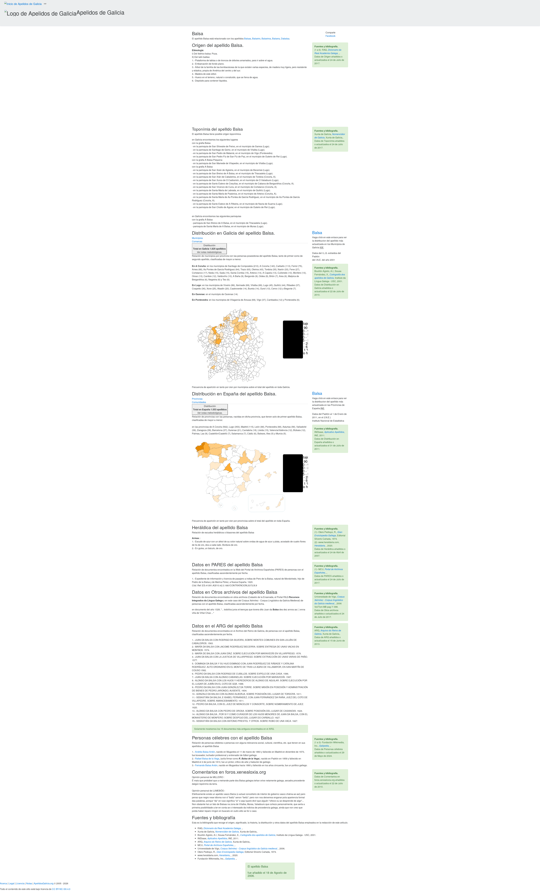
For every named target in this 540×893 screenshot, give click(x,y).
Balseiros (266, 38)
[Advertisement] (270, 105)
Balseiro (256, 38)
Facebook (330, 35)
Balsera (276, 38)
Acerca (3, 883)
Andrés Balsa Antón (205, 751)
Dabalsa (285, 38)
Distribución (209, 249)
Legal (11, 883)
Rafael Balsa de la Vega (207, 758)
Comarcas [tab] (197, 241)
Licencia (20, 883)
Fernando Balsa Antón (206, 765)
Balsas (247, 38)
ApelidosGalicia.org (43, 883)
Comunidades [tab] (199, 402)
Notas (29, 883)
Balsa (317, 232)
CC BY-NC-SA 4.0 (61, 889)
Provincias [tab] (197, 398)
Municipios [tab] (197, 238)
